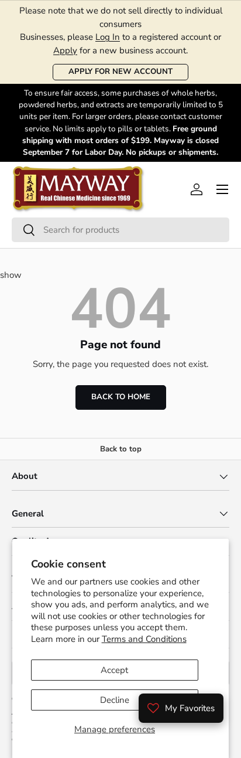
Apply (65, 50)
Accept (114, 670)
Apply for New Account (120, 71)
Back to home (120, 397)
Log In (107, 37)
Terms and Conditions (144, 639)
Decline (114, 700)
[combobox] (120, 229)
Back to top (121, 449)
